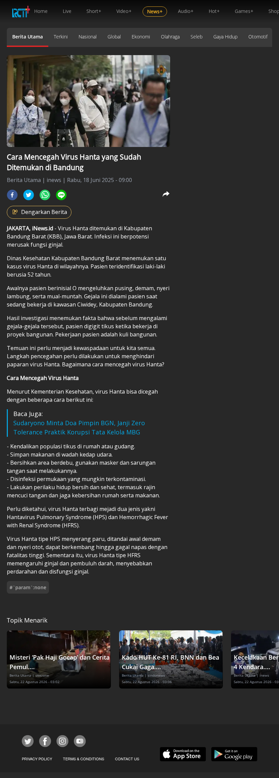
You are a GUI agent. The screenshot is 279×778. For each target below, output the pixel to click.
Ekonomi (141, 36)
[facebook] (12, 194)
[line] (61, 194)
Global (114, 36)
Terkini (61, 36)
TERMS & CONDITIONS (83, 758)
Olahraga (170, 36)
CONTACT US (127, 758)
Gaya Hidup (225, 36)
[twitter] (28, 194)
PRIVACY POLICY (37, 758)
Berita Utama (27, 36)
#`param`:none (28, 587)
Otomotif (257, 36)
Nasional (88, 36)
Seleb (196, 36)
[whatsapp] (44, 194)
